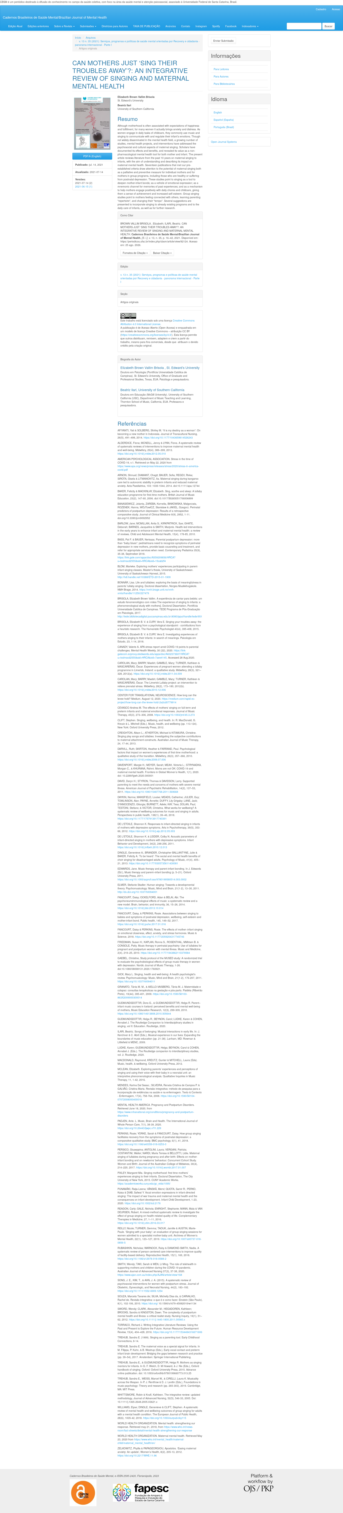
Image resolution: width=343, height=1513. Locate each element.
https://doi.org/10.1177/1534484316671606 (177, 1332)
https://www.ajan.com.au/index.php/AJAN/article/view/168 (150, 1274)
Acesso (336, 9)
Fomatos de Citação (134, 253)
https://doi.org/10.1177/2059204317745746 (159, 936)
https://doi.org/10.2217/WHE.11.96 (137, 1455)
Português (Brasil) (224, 127)
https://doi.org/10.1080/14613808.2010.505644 (144, 1013)
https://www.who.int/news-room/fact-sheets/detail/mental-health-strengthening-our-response (155, 1428)
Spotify (216, 26)
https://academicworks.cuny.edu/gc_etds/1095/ (144, 1183)
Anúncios (170, 26)
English (218, 112)
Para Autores (221, 76)
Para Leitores (221, 69)
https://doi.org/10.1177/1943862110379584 (165, 952)
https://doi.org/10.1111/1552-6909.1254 (140, 1291)
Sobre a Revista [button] (63, 26)
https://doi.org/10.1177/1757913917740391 (142, 818)
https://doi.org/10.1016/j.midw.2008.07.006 (142, 759)
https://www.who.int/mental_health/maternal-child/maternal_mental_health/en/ (151, 1441)
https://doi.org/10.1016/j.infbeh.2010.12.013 (142, 847)
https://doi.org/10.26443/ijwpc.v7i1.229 (139, 1128)
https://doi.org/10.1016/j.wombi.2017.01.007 (161, 1167)
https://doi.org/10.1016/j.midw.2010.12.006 (142, 689)
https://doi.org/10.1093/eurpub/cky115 (164, 1418)
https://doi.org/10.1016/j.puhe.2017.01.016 (142, 924)
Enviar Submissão (223, 40)
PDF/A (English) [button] (92, 156)
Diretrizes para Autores (115, 26)
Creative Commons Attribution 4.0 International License (157, 322)
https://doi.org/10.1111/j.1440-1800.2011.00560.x (157, 1319)
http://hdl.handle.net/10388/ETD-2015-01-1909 (144, 577)
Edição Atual (15, 26)
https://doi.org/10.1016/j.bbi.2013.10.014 (140, 908)
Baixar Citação (161, 253)
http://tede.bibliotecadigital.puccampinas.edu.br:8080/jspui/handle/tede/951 (160, 616)
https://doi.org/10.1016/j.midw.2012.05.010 (142, 453)
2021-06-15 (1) (83, 186)
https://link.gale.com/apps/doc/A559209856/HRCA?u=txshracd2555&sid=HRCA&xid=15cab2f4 (146, 559)
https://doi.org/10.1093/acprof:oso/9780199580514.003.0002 (152, 879)
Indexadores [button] (249, 26)
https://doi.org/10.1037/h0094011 (136, 981)
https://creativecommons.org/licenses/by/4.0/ (146, 335)
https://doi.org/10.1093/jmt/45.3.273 (174, 715)
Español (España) (224, 119)
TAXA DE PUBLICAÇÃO (146, 26)
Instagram (201, 26)
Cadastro (321, 9)
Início (78, 37)
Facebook (231, 26)
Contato (185, 26)
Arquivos (91, 37)
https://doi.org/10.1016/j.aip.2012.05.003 (152, 831)
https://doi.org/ (150, 1303)
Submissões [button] (87, 26)
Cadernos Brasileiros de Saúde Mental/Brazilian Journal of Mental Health (55, 17)
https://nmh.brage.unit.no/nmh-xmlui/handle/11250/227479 (146, 591)
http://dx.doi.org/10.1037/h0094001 (137, 892)
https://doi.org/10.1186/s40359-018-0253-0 (142, 1144)
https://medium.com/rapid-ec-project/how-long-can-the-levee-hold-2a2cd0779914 (156, 700)
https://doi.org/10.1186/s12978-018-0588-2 (142, 1258)
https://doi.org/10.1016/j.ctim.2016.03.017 (141, 1223)
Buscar (328, 26)
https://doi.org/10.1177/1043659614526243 (168, 437)
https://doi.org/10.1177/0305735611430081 (153, 863)
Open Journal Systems (224, 141)
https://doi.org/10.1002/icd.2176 (143, 1203)
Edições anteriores (38, 26)
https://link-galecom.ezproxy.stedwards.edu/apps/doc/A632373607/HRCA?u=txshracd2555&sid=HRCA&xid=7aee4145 (153, 654)
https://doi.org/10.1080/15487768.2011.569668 (151, 791)
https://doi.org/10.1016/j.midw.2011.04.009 (158, 673)
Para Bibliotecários (224, 84)
